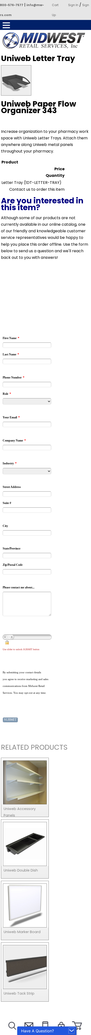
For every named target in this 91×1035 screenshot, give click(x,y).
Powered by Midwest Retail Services (45, 40)
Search (11, 1031)
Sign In (73, 5)
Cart (55, 5)
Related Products (34, 748)
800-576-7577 (11, 5)
